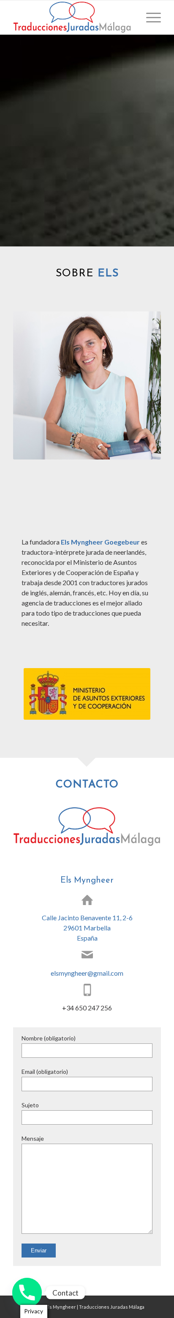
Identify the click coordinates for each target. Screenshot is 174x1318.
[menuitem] (149, 17)
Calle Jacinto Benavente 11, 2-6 (87, 918)
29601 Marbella (87, 928)
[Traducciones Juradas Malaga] (72, 17)
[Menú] (149, 17)
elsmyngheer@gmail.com (87, 973)
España (87, 938)
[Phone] (27, 1292)
